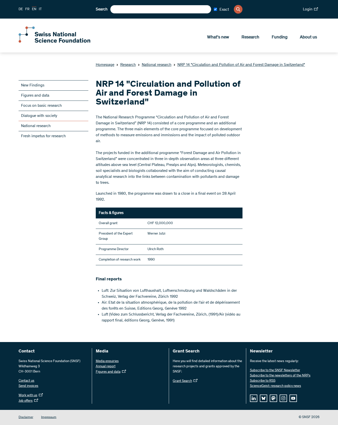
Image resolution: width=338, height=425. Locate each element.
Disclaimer (26, 417)
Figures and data (35, 96)
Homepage (105, 65)
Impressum (48, 417)
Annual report (106, 366)
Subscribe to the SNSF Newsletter (275, 370)
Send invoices (28, 386)
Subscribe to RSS (262, 381)
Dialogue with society (39, 116)
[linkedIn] (253, 398)
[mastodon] (273, 398)
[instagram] (283, 398)
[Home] (54, 42)
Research (250, 37)
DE (21, 9)
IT (40, 9)
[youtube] (293, 398)
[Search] (238, 9)
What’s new (218, 37)
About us (308, 37)
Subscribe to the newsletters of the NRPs (280, 375)
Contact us (26, 381)
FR (27, 9)
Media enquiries (107, 361)
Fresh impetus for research (43, 136)
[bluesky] (263, 398)
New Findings (32, 85)
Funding (280, 37)
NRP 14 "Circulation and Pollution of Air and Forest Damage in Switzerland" (241, 65)
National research (156, 65)
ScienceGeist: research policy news (275, 386)
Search (102, 9)
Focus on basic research (41, 106)
